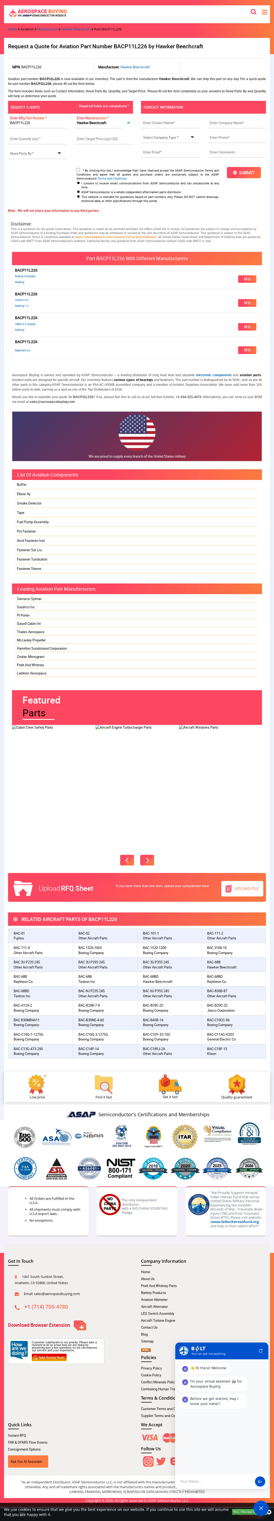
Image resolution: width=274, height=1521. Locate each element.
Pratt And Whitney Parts (159, 1285)
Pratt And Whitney (30, 664)
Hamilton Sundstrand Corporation (42, 648)
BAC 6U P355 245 (156, 990)
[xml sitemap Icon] (146, 1348)
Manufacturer (47, 29)
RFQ (247, 279)
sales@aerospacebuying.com (57, 1293)
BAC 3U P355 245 (156, 962)
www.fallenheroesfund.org (234, 1221)
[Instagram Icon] (147, 1460)
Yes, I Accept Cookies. (250, 1512)
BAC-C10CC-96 (218, 1020)
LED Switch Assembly (157, 1313)
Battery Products (153, 1292)
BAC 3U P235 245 (27, 962)
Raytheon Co (22, 350)
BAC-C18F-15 (217, 1048)
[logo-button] (137, 13)
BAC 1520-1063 (90, 947)
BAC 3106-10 (217, 947)
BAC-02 (84, 933)
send (260, 1481)
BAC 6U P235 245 (91, 990)
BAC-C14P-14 (88, 1048)
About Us (148, 1278)
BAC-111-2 (215, 933)
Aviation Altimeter (154, 1299)
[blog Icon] (174, 1460)
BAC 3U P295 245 (91, 962)
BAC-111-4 (22, 947)
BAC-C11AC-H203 (220, 1034)
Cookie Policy (151, 1375)
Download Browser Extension (39, 1324)
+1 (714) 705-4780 (46, 1306)
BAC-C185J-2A (154, 1048)
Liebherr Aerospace (31, 673)
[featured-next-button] (147, 860)
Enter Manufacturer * (92, 118)
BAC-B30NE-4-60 (91, 1020)
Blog (144, 1334)
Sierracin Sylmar (29, 598)
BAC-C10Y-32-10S (156, 1034)
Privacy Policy (151, 1368)
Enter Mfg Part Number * (28, 118)
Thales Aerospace (30, 631)
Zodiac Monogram (30, 656)
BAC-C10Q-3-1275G (93, 1034)
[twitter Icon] (161, 1460)
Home (12, 29)
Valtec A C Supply (25, 324)
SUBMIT (246, 173)
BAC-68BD (151, 976)
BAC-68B (213, 962)
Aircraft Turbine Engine (158, 1320)
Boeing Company (25, 276)
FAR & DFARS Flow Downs (28, 1442)
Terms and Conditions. (113, 178)
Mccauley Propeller (31, 640)
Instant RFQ (17, 1435)
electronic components (214, 375)
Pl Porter (23, 615)
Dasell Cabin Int (29, 623)
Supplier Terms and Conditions (164, 1415)
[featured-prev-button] (127, 860)
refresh (261, 1351)
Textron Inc (21, 300)
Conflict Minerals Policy (158, 1382)
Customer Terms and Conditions (165, 1408)
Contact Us (149, 1327)
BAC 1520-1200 (154, 947)
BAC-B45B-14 (153, 1020)
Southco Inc (26, 607)
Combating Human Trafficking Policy (168, 1389)
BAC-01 (19, 933)
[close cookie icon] (269, 1512)
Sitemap (147, 1341)
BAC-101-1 (151, 933)
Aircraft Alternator (154, 1306)
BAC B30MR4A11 (27, 1020)
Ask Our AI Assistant (26, 1461)
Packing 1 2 (22, 306)
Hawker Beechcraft (76, 29)
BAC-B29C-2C (153, 1005)
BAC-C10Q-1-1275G (28, 1034)
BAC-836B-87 (217, 990)
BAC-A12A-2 (23, 1005)
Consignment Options (24, 1449)
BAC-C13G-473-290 (28, 1048)
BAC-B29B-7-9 (89, 1005)
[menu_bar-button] (264, 12)
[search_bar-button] (254, 11)
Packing (19, 282)
